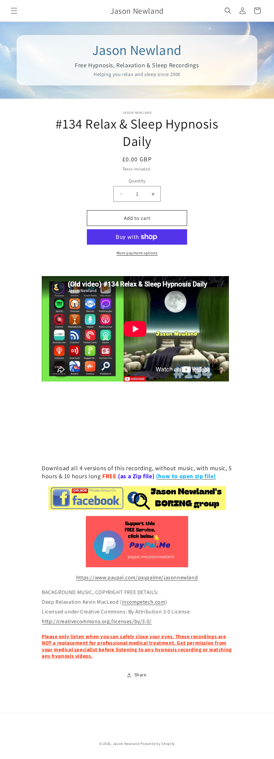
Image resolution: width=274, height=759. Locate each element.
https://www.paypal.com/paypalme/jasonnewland (137, 577)
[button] (14, 10)
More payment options (137, 252)
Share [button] (140, 675)
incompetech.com (143, 601)
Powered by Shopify (157, 743)
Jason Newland (126, 743)
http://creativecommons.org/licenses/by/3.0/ (97, 621)
